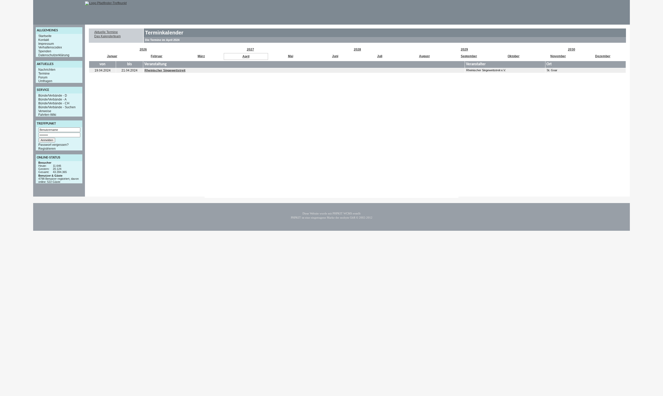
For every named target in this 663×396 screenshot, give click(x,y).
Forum (42, 77)
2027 (250, 49)
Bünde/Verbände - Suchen (57, 107)
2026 (143, 49)
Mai (290, 56)
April (245, 56)
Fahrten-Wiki (47, 115)
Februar (156, 56)
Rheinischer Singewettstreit (165, 70)
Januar (112, 56)
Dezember (602, 56)
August (424, 56)
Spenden (44, 51)
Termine (44, 73)
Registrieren (47, 148)
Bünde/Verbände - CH (53, 103)
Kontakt (43, 40)
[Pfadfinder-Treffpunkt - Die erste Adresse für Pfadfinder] (106, 3)
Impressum (46, 43)
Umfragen (45, 81)
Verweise (44, 111)
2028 (357, 49)
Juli (379, 56)
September (469, 56)
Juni (335, 56)
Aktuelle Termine (106, 32)
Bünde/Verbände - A (52, 99)
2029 (464, 49)
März (201, 56)
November (558, 56)
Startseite (45, 36)
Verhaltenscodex (50, 47)
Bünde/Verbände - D (52, 95)
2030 (571, 49)
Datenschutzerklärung (53, 55)
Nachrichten (46, 69)
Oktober (514, 56)
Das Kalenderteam (107, 36)
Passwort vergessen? (53, 145)
